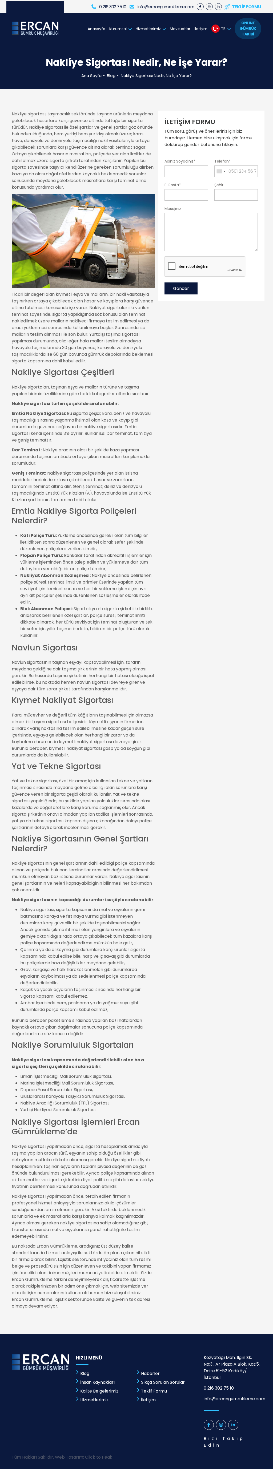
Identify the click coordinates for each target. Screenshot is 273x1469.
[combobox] (221, 171)
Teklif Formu (154, 1391)
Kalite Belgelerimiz (99, 1391)
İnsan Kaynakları (97, 1382)
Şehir (218, 185)
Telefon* (222, 161)
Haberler (150, 1373)
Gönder (181, 288)
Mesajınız (172, 208)
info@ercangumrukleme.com (232, 1399)
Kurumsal (118, 28)
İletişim (200, 28)
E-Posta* (172, 185)
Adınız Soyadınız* (179, 161)
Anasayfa (96, 28)
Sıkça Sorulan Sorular (163, 1382)
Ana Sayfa (91, 75)
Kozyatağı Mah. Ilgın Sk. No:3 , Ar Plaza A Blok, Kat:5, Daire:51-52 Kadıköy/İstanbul (232, 1367)
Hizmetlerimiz (148, 28)
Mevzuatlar (180, 28)
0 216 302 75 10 (219, 1388)
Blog (111, 75)
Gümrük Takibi (248, 28)
